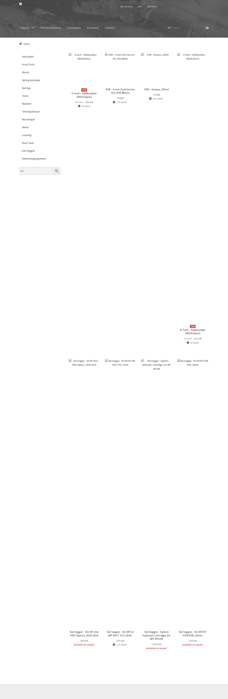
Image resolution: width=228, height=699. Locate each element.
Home (27, 43)
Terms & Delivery (50, 27)
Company (93, 27)
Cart (140, 6)
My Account (126, 6)
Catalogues (74, 27)
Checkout (152, 6)
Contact (110, 27)
